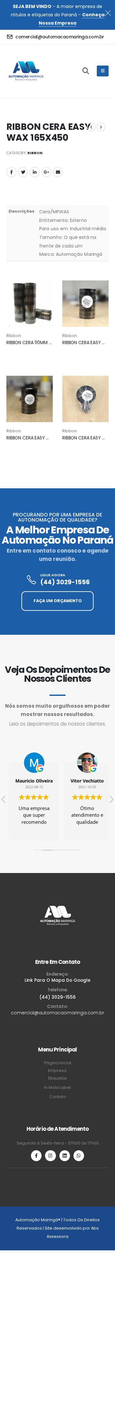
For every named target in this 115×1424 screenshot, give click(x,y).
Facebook (11, 172)
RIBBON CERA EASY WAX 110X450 (40, 438)
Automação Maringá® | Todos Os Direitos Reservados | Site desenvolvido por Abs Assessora (57, 1228)
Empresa (57, 1070)
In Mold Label (57, 1087)
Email (58, 172)
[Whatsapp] (78, 1155)
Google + (46, 172)
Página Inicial (57, 1063)
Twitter (23, 172)
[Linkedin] (64, 1155)
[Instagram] (50, 1155)
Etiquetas (57, 1078)
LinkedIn (35, 172)
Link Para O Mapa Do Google (57, 980)
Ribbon (34, 152)
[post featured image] (29, 303)
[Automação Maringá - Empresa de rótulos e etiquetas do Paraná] (26, 71)
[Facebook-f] (36, 1155)
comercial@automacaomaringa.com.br (57, 1013)
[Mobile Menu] (103, 71)
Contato (57, 1096)
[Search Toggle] (85, 71)
